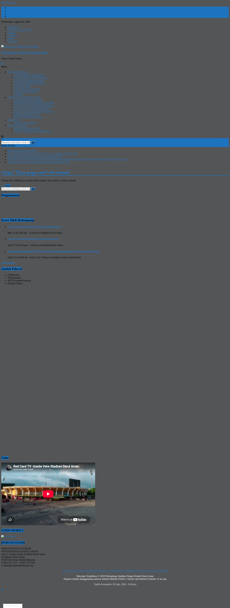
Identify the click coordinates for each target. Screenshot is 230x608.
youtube (11, 32)
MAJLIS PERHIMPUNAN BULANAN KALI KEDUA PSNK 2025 (43, 153)
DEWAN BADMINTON (26, 114)
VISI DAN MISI (22, 86)
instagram (12, 35)
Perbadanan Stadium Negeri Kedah (24, 52)
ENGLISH (13, 27)
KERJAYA (13, 120)
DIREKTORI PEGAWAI (26, 128)
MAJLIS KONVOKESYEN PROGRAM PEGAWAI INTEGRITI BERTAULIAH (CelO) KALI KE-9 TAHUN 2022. (68, 159)
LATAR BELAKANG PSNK (29, 74)
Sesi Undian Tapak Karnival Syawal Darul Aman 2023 (35, 156)
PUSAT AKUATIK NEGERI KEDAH (33, 106)
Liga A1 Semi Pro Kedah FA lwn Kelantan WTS (33, 239)
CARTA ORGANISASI (26, 91)
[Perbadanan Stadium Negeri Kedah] (115, 46)
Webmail (12, 13)
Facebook (12, 41)
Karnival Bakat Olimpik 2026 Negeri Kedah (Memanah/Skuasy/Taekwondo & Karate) (53, 251)
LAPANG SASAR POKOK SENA (32, 108)
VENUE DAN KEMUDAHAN (24, 97)
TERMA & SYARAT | (136, 570)
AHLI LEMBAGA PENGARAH (31, 77)
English (11, 10)
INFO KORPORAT (18, 72)
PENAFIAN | (118, 570)
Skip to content (8, 2)
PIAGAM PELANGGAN (27, 89)
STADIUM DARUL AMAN (28, 100)
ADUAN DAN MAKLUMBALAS (32, 131)
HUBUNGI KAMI (17, 125)
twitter (11, 38)
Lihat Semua (8, 262)
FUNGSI (18, 94)
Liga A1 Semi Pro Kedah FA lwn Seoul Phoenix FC (35, 226)
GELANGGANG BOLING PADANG (34, 111)
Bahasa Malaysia (16, 8)
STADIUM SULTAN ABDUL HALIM (34, 103)
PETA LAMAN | (71, 570)
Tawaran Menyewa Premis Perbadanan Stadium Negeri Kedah (38, 162)
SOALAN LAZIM (158, 570)
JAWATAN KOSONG (25, 122)
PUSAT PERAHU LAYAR (28, 117)
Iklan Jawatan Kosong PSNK (22, 150)
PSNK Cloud (14, 16)
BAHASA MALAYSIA (20, 30)
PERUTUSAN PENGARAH (29, 80)
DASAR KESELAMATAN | (95, 570)
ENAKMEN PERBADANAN (29, 83)
